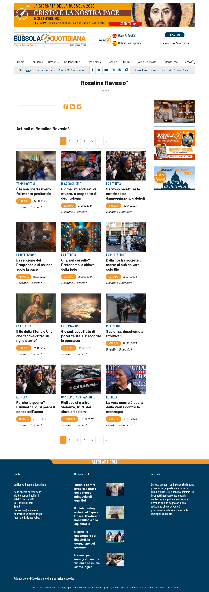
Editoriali (24, 201)
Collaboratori (72, 62)
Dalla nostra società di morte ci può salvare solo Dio (124, 264)
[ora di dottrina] (174, 178)
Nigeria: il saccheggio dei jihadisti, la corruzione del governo (85, 539)
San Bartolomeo (147, 69)
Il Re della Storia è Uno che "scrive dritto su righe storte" (34, 336)
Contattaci (171, 62)
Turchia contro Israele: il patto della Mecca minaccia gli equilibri (85, 492)
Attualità (113, 205)
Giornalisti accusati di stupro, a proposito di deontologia (78, 193)
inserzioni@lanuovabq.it (27, 517)
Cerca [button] (187, 62)
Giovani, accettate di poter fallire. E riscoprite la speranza (81, 336)
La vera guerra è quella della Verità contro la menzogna (124, 407)
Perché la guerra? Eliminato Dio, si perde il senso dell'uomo (35, 407)
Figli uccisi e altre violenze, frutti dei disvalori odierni (76, 407)
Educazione (69, 419)
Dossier (112, 62)
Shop (126, 62)
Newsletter (174, 43)
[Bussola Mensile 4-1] (174, 111)
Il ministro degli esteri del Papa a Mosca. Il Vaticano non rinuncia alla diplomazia (87, 516)
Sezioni (52, 62)
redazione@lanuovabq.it (27, 510)
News (127, 35)
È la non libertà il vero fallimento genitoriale (33, 191)
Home (20, 62)
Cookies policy (39, 578)
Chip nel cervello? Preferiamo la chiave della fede (78, 264)
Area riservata (147, 62)
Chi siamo (37, 62)
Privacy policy (22, 578)
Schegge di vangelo (33, 69)
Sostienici (93, 62)
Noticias (129, 43)
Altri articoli (104, 462)
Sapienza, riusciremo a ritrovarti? (124, 333)
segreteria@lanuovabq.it (28, 514)
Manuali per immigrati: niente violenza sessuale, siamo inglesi (87, 561)
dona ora (174, 35)
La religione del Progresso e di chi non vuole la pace (34, 264)
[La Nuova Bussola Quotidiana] (50, 39)
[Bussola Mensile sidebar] (174, 145)
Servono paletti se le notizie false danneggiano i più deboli (125, 193)
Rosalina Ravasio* (29, 207)
